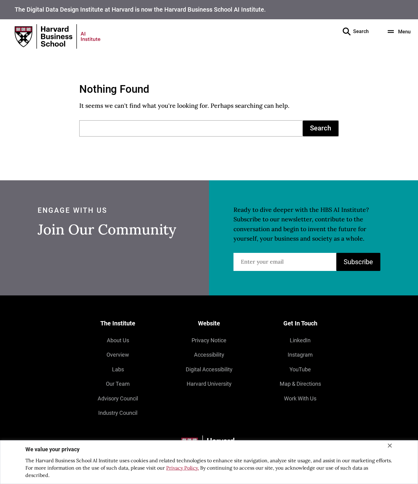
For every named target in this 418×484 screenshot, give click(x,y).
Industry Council (117, 413)
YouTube (300, 369)
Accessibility (209, 355)
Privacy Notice (209, 340)
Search (320, 128)
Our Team (118, 384)
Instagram (300, 355)
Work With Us (300, 399)
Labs (118, 369)
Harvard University (209, 384)
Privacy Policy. (182, 468)
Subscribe (358, 262)
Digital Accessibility (209, 369)
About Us (118, 340)
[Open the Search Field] (347, 32)
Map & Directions (300, 384)
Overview (117, 355)
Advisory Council (118, 399)
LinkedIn (300, 340)
